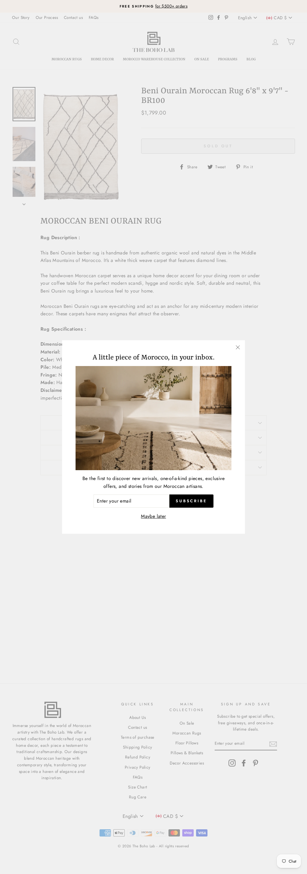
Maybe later (153, 516)
